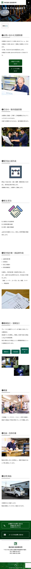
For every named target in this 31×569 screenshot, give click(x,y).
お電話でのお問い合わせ (15, 63)
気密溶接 (15, 352)
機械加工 (6, 352)
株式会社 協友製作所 (10, 2)
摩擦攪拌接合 (25, 351)
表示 (6, 26)
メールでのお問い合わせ (15, 70)
